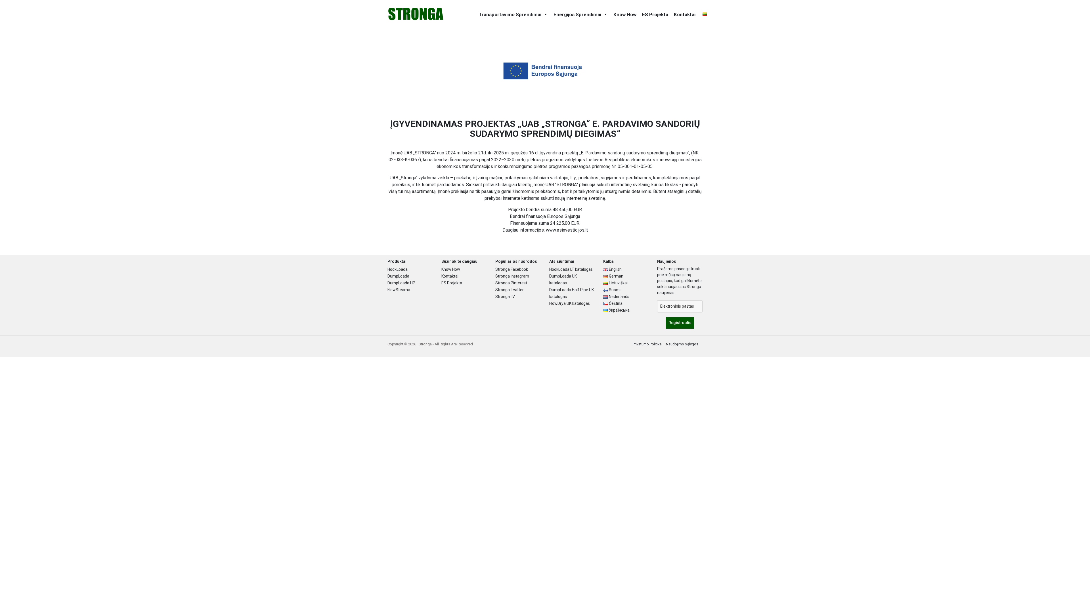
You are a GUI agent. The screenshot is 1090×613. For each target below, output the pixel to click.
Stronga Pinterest (511, 283)
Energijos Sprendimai (577, 14)
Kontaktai (684, 14)
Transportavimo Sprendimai (510, 14)
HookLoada (397, 269)
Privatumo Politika (647, 344)
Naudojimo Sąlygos (682, 344)
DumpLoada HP (401, 283)
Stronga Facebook (511, 269)
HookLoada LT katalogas (571, 269)
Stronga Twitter (509, 289)
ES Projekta (655, 14)
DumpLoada (398, 276)
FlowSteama (398, 289)
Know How (624, 14)
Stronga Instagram (512, 276)
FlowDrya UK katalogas (569, 303)
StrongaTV (505, 296)
